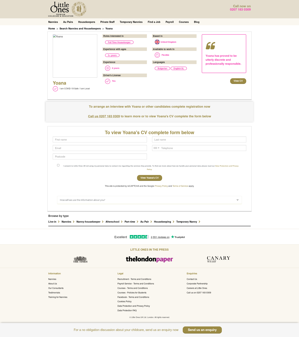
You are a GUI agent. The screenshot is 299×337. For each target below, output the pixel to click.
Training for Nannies (57, 296)
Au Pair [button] (145, 221)
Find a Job (154, 22)
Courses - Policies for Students (131, 292)
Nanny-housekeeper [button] (88, 221)
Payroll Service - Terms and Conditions (135, 283)
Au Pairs (68, 22)
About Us (52, 283)
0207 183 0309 (240, 9)
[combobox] (156, 148)
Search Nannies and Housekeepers (80, 28)
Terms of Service (180, 185)
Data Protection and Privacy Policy (133, 305)
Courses (184, 22)
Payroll (170, 22)
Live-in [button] (52, 221)
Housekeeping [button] (163, 221)
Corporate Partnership (197, 283)
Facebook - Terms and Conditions (133, 296)
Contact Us (192, 278)
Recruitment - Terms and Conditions (134, 278)
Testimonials (54, 292)
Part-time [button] (130, 221)
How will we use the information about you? (82, 199)
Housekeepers (86, 22)
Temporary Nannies (131, 22)
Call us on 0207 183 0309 (199, 292)
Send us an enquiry (202, 329)
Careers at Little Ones (197, 287)
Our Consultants (56, 287)
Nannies (53, 22)
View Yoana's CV (150, 177)
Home (51, 28)
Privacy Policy (161, 185)
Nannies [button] (67, 221)
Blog (197, 22)
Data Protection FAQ (127, 310)
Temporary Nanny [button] (187, 221)
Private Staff (107, 22)
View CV (238, 80)
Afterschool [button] (113, 221)
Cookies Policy (124, 301)
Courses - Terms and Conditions (132, 287)
